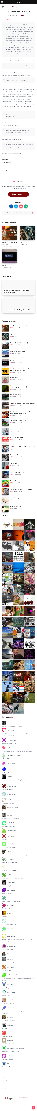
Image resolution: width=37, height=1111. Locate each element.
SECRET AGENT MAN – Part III (10, 870)
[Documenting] (5, 379)
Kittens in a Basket (15, 455)
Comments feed (6, 1085)
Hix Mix (4, 265)
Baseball (4, 932)
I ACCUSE (4, 1028)
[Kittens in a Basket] (5, 457)
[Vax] (5, 336)
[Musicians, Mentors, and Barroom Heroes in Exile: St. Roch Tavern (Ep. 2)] (5, 414)
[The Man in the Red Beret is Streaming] (5, 328)
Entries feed (5, 1081)
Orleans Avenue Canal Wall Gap (10, 818)
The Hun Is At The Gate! (8, 1067)
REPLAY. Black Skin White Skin (10, 1021)
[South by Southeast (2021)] (5, 353)
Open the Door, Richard (8, 803)
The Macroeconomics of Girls (10, 743)
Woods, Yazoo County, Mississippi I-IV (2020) (22, 403)
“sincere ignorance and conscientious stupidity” (14, 855)
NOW (17, 188)
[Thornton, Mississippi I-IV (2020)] (5, 422)
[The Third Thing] (5, 465)
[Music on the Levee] (5, 431)
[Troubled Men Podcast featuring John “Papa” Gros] (5, 448)
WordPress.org (6, 1089)
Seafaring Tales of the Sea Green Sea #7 (13, 878)
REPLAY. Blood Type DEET (9, 924)
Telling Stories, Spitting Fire (9, 862)
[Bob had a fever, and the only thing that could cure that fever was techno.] (5, 388)
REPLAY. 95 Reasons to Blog (9, 759)
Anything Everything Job (8, 886)
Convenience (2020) (15, 394)
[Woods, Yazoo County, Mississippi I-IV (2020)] (5, 405)
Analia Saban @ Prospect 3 (17, 498)
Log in (3, 1077)
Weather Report (14, 480)
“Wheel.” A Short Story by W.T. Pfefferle (21, 489)
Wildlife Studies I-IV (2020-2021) (19, 343)
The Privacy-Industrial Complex (10, 1051)
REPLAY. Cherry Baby (7, 949)
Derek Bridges (19, 181)
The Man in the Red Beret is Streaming (21, 325)
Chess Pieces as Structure (17, 472)
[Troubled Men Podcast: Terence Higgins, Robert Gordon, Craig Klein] (5, 371)
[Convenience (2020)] (5, 397)
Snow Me (4, 839)
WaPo (9, 20)
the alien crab (5, 772)
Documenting (14, 377)
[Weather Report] (5, 483)
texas (24, 188)
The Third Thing (14, 463)
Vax (21, 242)
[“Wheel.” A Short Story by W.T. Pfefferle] (5, 491)
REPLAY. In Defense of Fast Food (10, 1044)
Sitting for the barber (7, 790)
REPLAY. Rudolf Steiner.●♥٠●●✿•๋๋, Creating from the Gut (17, 751)
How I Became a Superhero (9, 811)
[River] (18, 567)
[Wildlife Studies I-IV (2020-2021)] (5, 345)
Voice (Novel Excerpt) (8, 909)
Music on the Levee (15, 429)
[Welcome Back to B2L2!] (5, 440)
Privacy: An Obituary (7, 1059)
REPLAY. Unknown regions (9, 847)
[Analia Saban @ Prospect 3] (5, 500)
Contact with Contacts (8, 1003)
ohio (21, 188)
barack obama (12, 186)
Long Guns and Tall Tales (8, 826)
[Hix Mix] (5, 362)
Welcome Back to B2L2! (16, 437)
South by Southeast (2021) (17, 351)
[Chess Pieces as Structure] (5, 474)
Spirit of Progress (6, 988)
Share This (4, 916)
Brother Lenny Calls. (16, 506)
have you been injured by (8, 963)
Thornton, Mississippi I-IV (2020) (19, 420)
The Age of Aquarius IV (8, 893)
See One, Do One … (7, 970)
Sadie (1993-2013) (7, 1036)
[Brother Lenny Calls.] (5, 509)
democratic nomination (24, 186)
